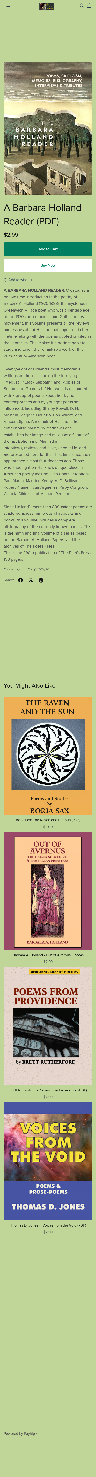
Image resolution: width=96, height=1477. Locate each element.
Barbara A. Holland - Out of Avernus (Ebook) (48, 955)
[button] (37, 1434)
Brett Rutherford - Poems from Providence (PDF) (48, 1090)
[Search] (82, 5)
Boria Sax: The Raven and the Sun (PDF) (48, 820)
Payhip (29, 1433)
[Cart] (91, 5)
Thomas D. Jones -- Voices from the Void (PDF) (48, 1225)
